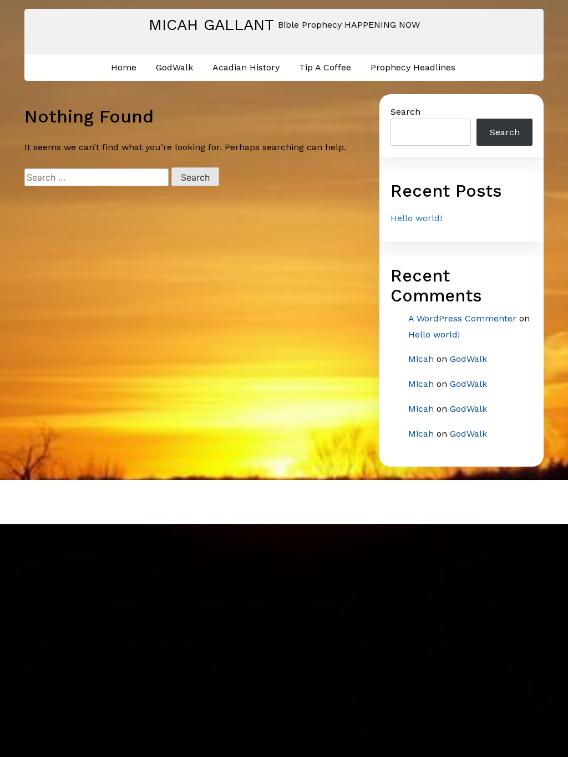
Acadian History (246, 67)
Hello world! (416, 218)
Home (123, 67)
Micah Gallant (211, 25)
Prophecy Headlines (413, 67)
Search (405, 111)
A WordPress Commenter (462, 318)
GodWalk (174, 67)
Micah (421, 359)
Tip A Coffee (325, 67)
